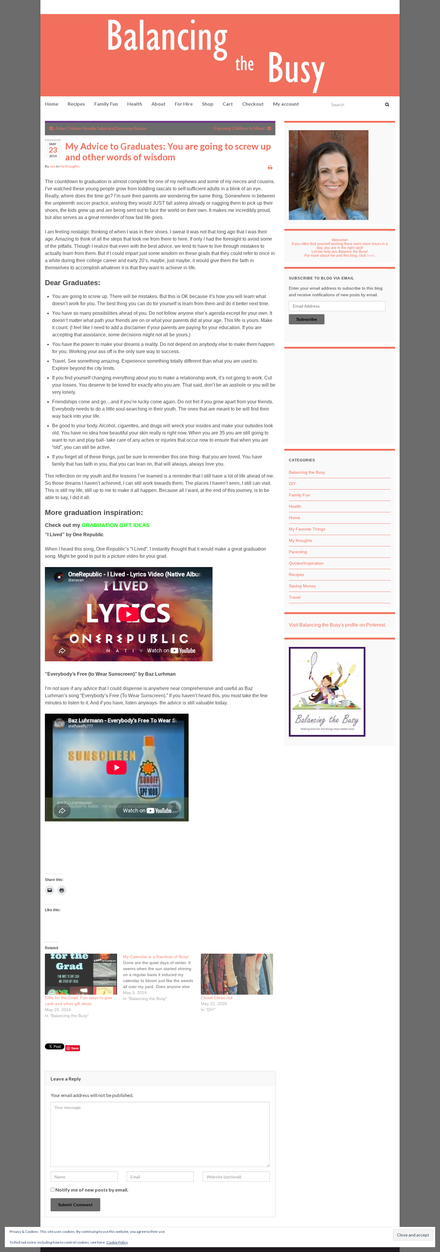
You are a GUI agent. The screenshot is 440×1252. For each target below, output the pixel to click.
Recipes (76, 104)
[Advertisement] (340, 398)
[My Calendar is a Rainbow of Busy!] (162, 978)
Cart (228, 104)
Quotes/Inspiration (306, 563)
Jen (52, 166)
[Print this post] (270, 167)
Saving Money (302, 586)
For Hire (184, 104)
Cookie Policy (117, 1242)
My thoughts (70, 166)
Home (51, 104)
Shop (207, 104)
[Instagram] (66, 6)
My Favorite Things (307, 529)
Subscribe (306, 319)
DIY (292, 483)
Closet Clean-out (217, 997)
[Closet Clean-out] (237, 974)
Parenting (298, 551)
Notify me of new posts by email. (91, 1189)
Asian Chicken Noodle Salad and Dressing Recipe (100, 128)
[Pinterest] (48, 6)
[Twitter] (76, 6)
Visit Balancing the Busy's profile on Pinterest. (337, 624)
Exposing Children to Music (239, 128)
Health (134, 104)
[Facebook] (57, 6)
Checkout (253, 104)
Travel (295, 597)
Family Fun (106, 104)
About (158, 104)
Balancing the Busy (307, 472)
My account (286, 104)
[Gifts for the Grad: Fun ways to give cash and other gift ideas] (81, 974)
